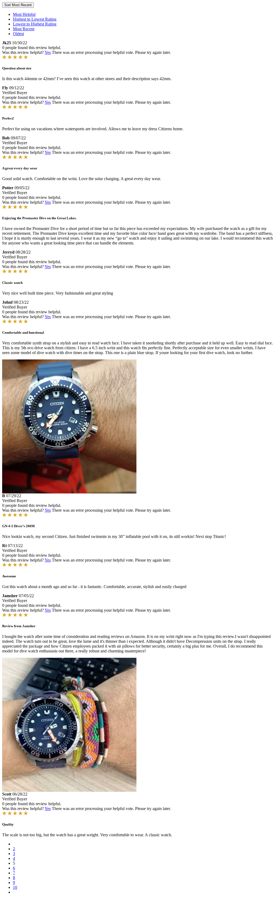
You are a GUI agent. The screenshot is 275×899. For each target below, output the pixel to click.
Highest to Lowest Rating (34, 19)
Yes (48, 52)
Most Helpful (24, 14)
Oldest (18, 33)
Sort (18, 5)
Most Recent (23, 29)
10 (15, 887)
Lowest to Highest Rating (34, 24)
